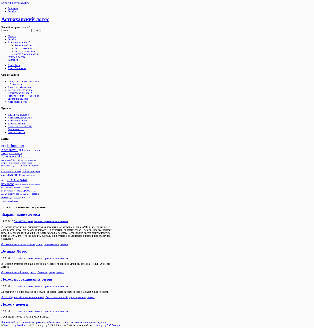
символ (4, 198)
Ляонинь (42, 272)
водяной (34, 165)
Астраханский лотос (25, 19)
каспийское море (51, 322)
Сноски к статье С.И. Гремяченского (20, 128)
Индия (23, 157)
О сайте (12, 11)
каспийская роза (31, 171)
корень (4, 175)
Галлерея (13, 8)
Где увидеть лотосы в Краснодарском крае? (20, 91)
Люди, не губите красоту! (22, 87)
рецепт (10, 193)
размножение (51, 244)
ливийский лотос (28, 175)
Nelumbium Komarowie (12, 148)
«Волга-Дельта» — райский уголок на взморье (23, 97)
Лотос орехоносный (19, 42)
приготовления (8, 191)
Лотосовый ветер (17, 101)
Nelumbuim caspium (29, 150)
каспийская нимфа (11, 171)
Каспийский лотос (24, 45)
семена (35, 193)
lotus (3, 146)
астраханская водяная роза (13, 163)
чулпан (102, 322)
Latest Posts (14, 65)
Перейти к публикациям (15, 2)
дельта (16, 169)
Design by (109, 325)
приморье (22, 190)
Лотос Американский (26, 54)
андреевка (32, 160)
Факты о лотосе (16, 56)
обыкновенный (17, 187)
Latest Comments (17, 68)
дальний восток (7, 169)
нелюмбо (5, 187)
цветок (25, 197)
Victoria (4, 153)
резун (3, 194)
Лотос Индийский (24, 51)
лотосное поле (34, 184)
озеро (27, 187)
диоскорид (24, 169)
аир (26, 160)
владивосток (16, 166)
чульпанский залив (9, 201)
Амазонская (15, 153)
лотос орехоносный (33, 297)
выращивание (27, 244)
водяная (25, 165)
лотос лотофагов (21, 184)
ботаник (24, 272)
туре (10, 198)
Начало (12, 36)
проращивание (77, 297)
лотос (13, 179)
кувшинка (14, 174)
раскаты (74, 322)
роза (16, 193)
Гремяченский (10, 156)
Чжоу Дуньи (18, 160)
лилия (4, 180)
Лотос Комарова (23, 48)
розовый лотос (25, 194)
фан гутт (16, 198)
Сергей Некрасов (23, 221)
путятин (32, 191)
